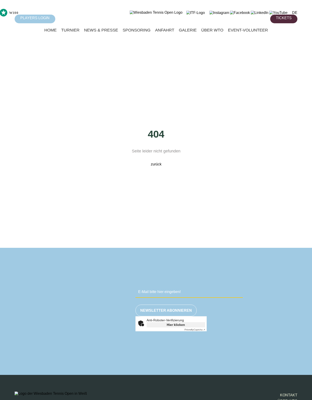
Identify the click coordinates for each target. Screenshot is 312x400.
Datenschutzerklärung (241, 347)
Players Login (35, 18)
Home (50, 30)
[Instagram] (219, 13)
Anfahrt (164, 30)
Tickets (284, 18)
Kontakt (288, 395)
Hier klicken (176, 325)
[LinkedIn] (259, 13)
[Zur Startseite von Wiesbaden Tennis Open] (156, 12)
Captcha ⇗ (195, 329)
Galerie (188, 30)
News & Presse (101, 30)
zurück (156, 164)
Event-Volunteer (248, 30)
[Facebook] (240, 13)
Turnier (70, 30)
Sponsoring (137, 30)
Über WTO (212, 30)
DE (294, 13)
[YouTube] (278, 13)
